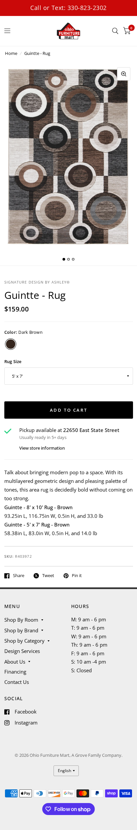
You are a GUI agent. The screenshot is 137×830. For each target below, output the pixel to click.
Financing (15, 671)
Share (18, 575)
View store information (42, 448)
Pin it (77, 575)
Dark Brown (10, 344)
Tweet (48, 575)
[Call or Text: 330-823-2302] (68, 8)
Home (11, 53)
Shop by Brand (21, 630)
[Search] (115, 31)
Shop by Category (24, 640)
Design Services (22, 651)
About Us (14, 661)
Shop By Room (21, 619)
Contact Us (16, 682)
